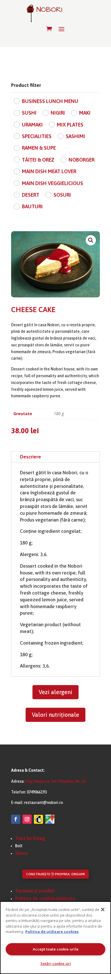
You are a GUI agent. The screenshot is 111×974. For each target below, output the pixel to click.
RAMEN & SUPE (39, 148)
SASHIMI (75, 136)
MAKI (85, 113)
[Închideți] (102, 909)
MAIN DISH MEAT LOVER (49, 171)
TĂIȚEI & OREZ (38, 160)
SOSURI (62, 195)
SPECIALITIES (37, 136)
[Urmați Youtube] (38, 819)
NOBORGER (81, 160)
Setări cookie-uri (55, 963)
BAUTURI (32, 206)
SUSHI (29, 113)
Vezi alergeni (55, 692)
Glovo (21, 853)
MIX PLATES (70, 125)
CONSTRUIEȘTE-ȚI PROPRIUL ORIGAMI (55, 874)
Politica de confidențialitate (45, 898)
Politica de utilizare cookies (52, 931)
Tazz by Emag (30, 838)
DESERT (30, 195)
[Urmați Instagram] (27, 819)
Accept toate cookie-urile (56, 949)
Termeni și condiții (34, 891)
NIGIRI (58, 113)
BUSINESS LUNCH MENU (50, 101)
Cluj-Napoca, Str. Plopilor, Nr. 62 (55, 781)
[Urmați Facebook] (15, 819)
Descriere (30, 457)
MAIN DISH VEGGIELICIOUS (52, 183)
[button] (91, 240)
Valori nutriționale (55, 714)
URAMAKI (32, 125)
